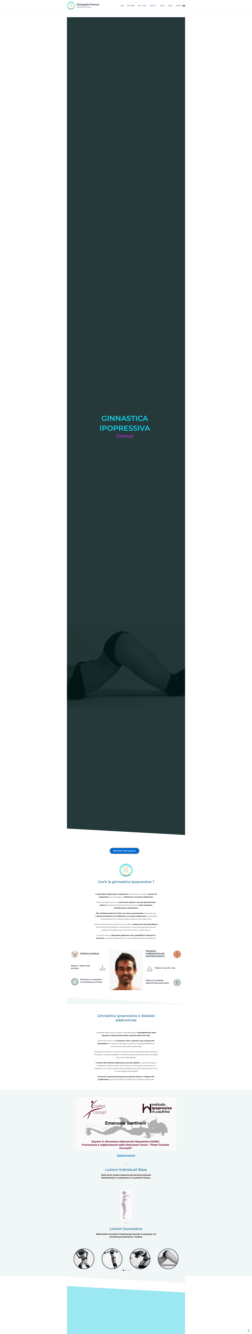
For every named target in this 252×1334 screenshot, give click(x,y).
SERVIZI (152, 6)
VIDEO (170, 6)
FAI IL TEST (142, 6)
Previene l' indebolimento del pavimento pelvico (155, 953)
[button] (156, 6)
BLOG (162, 6)
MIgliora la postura (89, 953)
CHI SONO (131, 6)
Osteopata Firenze (87, 4)
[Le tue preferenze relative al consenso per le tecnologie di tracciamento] (248, 1330)
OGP (122, 6)
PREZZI (178, 6)
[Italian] (184, 6)
